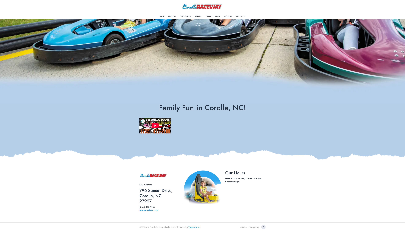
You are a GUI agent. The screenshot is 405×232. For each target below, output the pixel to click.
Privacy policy (253, 227)
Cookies (243, 227)
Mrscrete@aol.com (148, 210)
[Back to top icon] (263, 227)
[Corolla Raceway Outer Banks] (203, 6)
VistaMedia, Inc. (194, 227)
